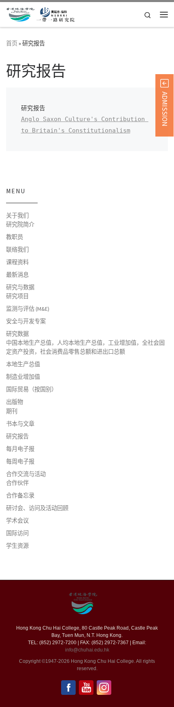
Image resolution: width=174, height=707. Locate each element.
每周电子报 (20, 461)
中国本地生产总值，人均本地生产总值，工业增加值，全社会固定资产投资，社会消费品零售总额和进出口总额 (85, 347)
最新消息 (17, 274)
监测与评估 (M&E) (27, 308)
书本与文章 (20, 423)
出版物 (14, 402)
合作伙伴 (17, 483)
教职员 (14, 237)
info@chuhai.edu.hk (87, 650)
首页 (11, 43)
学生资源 (17, 545)
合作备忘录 (20, 495)
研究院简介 (20, 224)
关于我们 (17, 215)
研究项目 (17, 296)
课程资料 (17, 262)
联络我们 (17, 249)
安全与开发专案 (26, 321)
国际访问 (17, 533)
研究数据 (17, 333)
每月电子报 (20, 449)
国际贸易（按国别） (31, 389)
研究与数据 (20, 287)
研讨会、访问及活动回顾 (37, 508)
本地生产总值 (23, 364)
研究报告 (17, 436)
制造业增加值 (23, 376)
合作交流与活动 (26, 474)
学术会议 (17, 520)
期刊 (11, 411)
